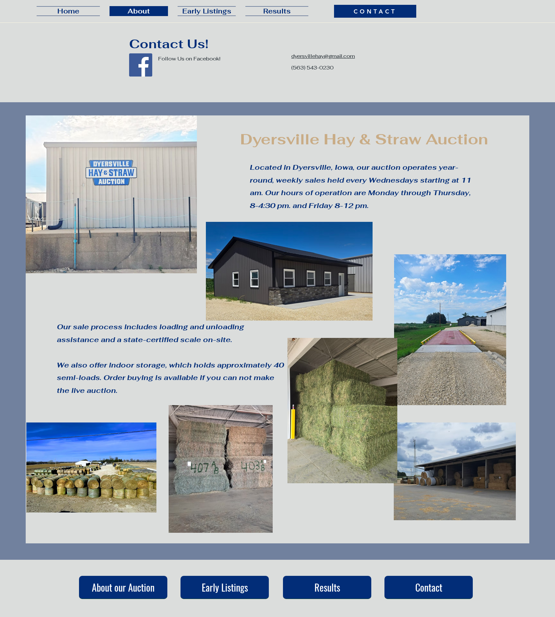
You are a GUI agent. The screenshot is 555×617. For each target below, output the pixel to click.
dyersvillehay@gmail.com (323, 56)
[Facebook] (140, 65)
